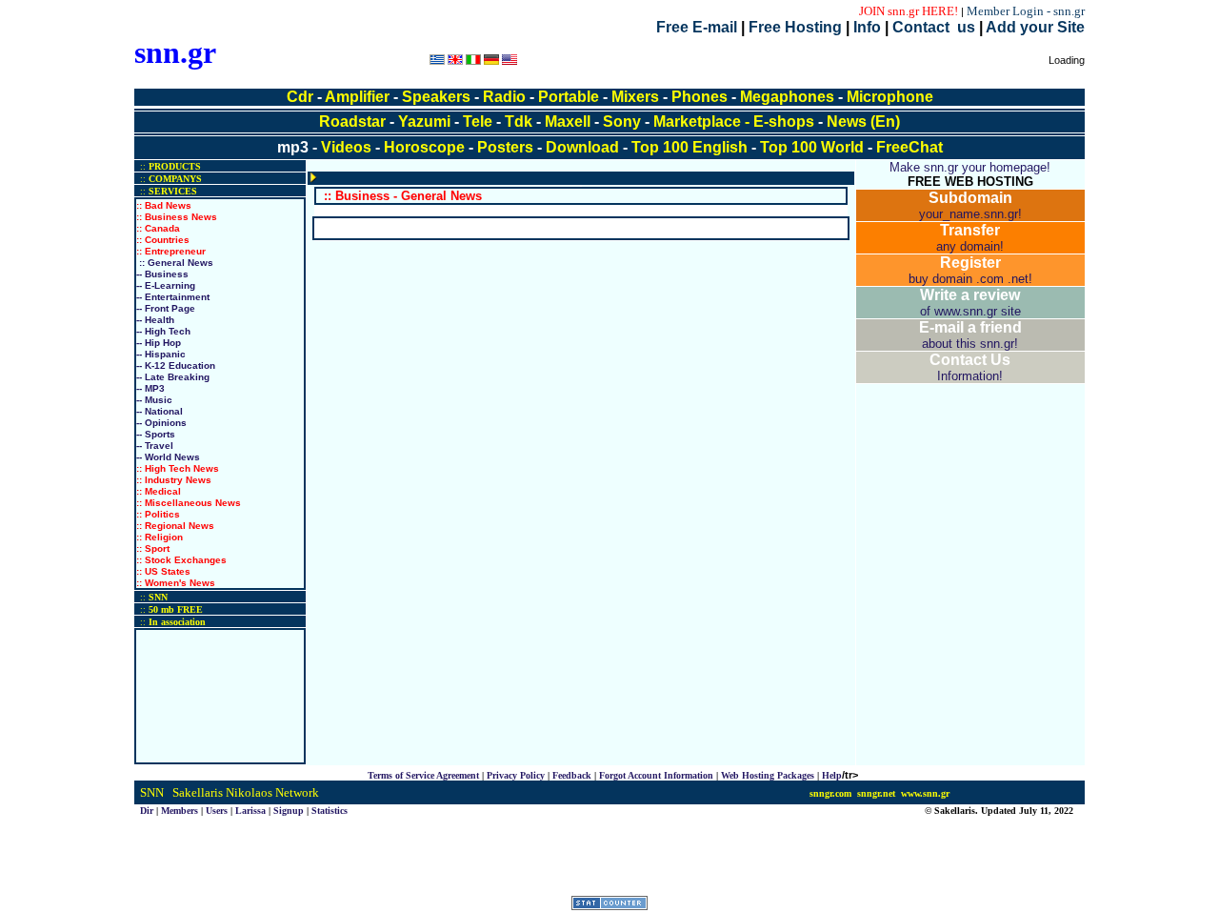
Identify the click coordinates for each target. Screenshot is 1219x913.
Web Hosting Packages (767, 775)
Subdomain (970, 198)
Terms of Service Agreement (423, 775)
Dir (146, 810)
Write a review (970, 295)
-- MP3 (150, 388)
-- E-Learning (165, 285)
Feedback (571, 775)
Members (179, 810)
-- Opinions (161, 422)
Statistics (329, 810)
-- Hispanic (161, 354)
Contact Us (969, 360)
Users (217, 810)
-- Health (155, 319)
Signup (288, 810)
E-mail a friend (970, 327)
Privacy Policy (516, 775)
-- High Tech (163, 331)
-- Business (162, 274)
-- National (159, 411)
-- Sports (155, 434)
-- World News (168, 457)
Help (832, 775)
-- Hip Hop (158, 342)
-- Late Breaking (173, 377)
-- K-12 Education (175, 365)
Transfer (970, 230)
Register (970, 262)
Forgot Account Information (656, 775)
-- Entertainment (173, 297)
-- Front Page (165, 308)
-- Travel (154, 445)
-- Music (154, 400)
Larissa (250, 810)
